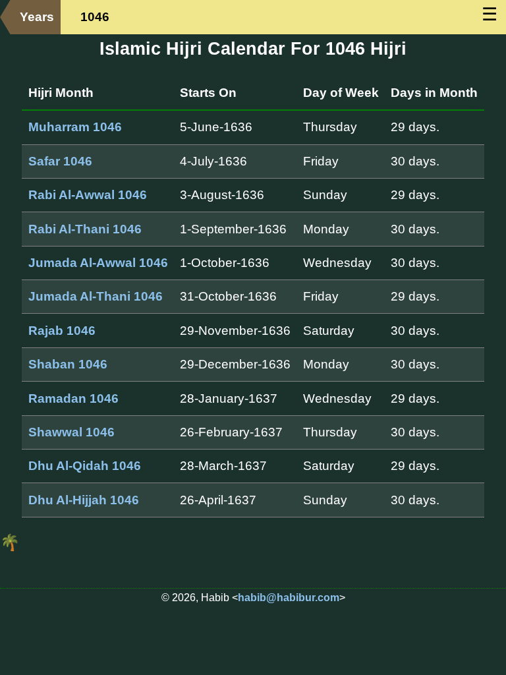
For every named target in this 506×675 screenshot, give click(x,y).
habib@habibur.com (288, 597)
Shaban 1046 (67, 364)
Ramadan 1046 (73, 398)
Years (37, 17)
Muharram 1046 (75, 127)
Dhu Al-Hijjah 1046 (83, 500)
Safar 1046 (60, 161)
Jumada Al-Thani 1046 (95, 296)
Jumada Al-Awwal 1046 (98, 263)
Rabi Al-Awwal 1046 (87, 195)
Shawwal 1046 (71, 432)
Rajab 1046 (62, 331)
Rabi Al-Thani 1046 (85, 229)
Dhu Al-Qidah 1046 (84, 466)
